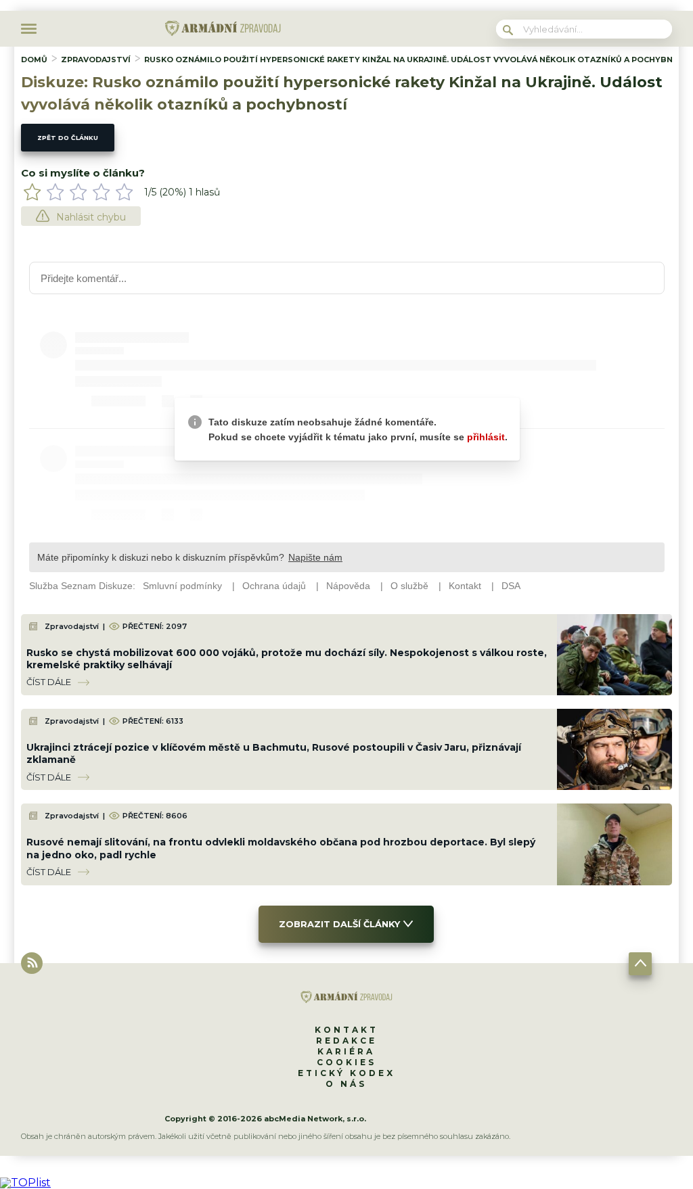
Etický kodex (346, 1073)
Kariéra (346, 1051)
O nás (346, 1084)
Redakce (346, 1040)
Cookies (346, 1062)
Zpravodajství (96, 59)
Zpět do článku (67, 137)
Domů (34, 59)
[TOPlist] (25, 1182)
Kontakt (346, 1030)
